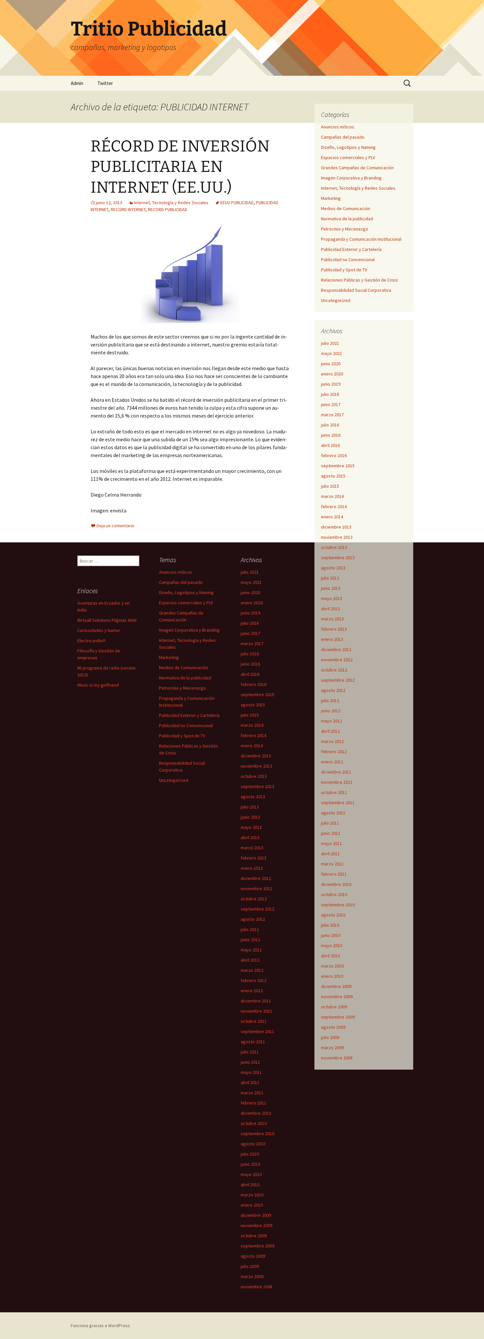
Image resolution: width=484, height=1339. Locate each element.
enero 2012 (332, 762)
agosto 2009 (333, 1027)
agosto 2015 (333, 476)
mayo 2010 (331, 945)
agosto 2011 (333, 813)
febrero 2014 (334, 506)
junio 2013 (330, 588)
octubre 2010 (334, 894)
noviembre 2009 (337, 996)
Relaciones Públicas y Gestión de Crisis (359, 280)
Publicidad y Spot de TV (344, 270)
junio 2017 (330, 404)
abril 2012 (330, 731)
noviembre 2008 (337, 1058)
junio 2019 (330, 384)
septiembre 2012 (338, 680)
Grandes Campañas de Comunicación (357, 168)
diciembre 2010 (336, 884)
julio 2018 (330, 394)
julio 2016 (330, 425)
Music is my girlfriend (98, 685)
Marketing (331, 198)
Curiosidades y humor (98, 630)
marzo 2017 (332, 415)
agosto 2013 (333, 568)
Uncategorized (335, 300)
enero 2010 (332, 976)
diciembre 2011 (336, 772)
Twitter (105, 83)
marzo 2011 (332, 864)
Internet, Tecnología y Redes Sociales (171, 202)
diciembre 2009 (336, 986)
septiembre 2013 (338, 557)
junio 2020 (330, 364)
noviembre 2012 (337, 660)
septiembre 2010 (338, 905)
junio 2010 (330, 935)
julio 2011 (330, 823)
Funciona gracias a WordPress (100, 1325)
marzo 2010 (332, 966)
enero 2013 (332, 639)
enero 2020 (332, 374)
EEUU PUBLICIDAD (237, 202)
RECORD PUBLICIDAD (167, 209)
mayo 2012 (331, 721)
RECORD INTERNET (128, 209)
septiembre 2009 (338, 1017)
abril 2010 (330, 956)
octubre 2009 (334, 1007)
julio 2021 (330, 343)
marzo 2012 (332, 741)
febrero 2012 (334, 751)
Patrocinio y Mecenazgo (344, 229)
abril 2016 (330, 445)
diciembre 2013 (336, 527)
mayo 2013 (331, 598)
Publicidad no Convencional (348, 259)
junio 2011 (330, 833)
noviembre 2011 (337, 782)
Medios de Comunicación (345, 208)
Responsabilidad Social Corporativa (356, 290)
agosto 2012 (333, 690)
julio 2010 (330, 925)
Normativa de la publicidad (347, 219)
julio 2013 (330, 578)
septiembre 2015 (338, 466)
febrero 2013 (334, 629)
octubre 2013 (334, 547)
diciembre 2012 (336, 649)
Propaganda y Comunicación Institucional (361, 239)
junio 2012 (330, 711)
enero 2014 (332, 517)
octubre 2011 (334, 792)
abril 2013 (330, 609)
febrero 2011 (334, 874)
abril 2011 (330, 854)
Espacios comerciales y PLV (348, 157)
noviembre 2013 (337, 537)
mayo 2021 (331, 353)
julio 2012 (330, 700)
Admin (77, 83)
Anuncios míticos (337, 127)
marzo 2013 (332, 619)
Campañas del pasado (342, 137)
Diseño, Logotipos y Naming (348, 147)
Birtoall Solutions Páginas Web (107, 620)
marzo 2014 (332, 496)
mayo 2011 (331, 843)
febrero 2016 (334, 455)
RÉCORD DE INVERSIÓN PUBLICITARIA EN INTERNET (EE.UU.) (180, 167)
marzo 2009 (332, 1048)
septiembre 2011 (338, 803)
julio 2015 (330, 486)
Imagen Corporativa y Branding (351, 178)
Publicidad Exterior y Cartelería (351, 249)
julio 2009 (330, 1037)
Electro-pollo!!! (91, 640)
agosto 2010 (333, 915)
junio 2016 (330, 435)
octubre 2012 (334, 670)
